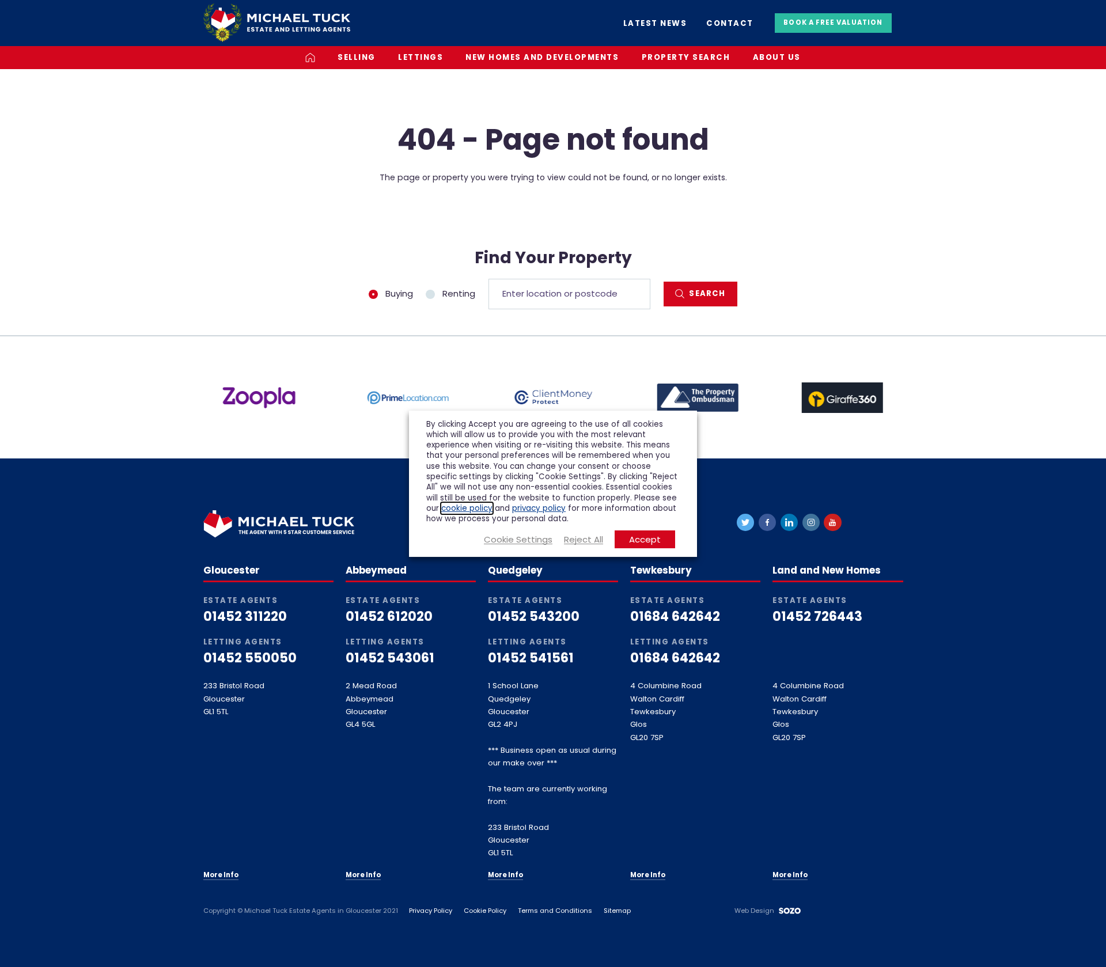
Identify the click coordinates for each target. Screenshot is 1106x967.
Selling (357, 57)
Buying (398, 293)
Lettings (420, 57)
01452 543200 (533, 616)
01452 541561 (531, 658)
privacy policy (539, 508)
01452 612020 (389, 616)
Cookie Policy (485, 910)
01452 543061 (390, 658)
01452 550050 (250, 658)
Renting (457, 293)
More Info (220, 874)
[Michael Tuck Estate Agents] (276, 22)
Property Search (686, 57)
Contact (729, 23)
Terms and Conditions (555, 910)
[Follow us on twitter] (745, 522)
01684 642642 (675, 616)
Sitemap (617, 910)
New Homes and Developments (542, 57)
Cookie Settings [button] (518, 539)
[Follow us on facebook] (767, 522)
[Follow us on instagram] (811, 522)
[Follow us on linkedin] (789, 522)
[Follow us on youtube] (832, 522)
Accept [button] (645, 539)
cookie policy (467, 508)
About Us (777, 57)
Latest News (655, 23)
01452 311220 (245, 616)
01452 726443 (817, 616)
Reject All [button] (583, 539)
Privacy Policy (430, 910)
